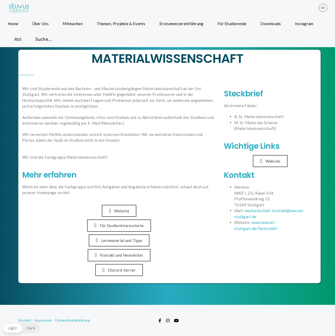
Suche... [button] (43, 39)
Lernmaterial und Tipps (122, 240)
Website (121, 210)
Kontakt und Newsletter (121, 255)
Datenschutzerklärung (72, 320)
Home (13, 23)
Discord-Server (122, 270)
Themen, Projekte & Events (121, 23)
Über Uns (40, 23)
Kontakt (24, 320)
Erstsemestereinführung (181, 23)
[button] (21, 328)
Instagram (304, 23)
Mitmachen (73, 23)
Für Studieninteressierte (122, 225)
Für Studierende (232, 23)
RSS (17, 39)
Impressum (43, 320)
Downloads (270, 23)
